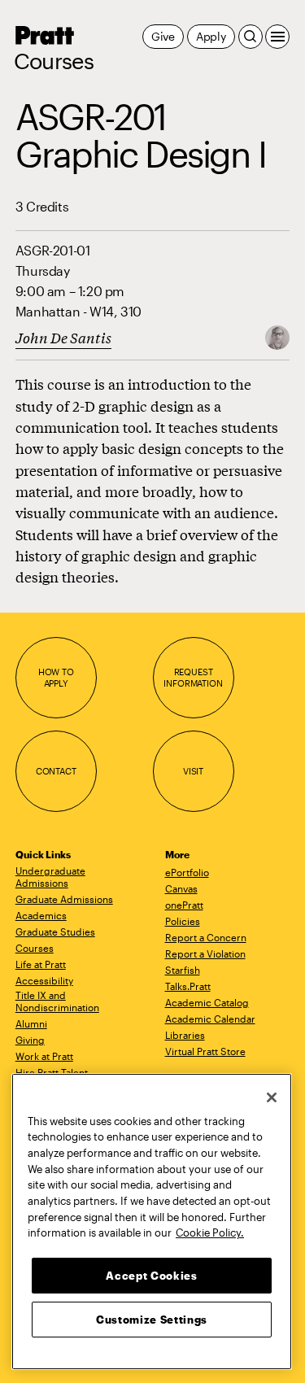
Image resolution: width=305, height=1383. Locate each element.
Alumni (31, 1023)
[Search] (250, 36)
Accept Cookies (151, 1275)
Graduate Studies (55, 931)
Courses (54, 61)
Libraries (185, 1035)
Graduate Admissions (64, 899)
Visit (193, 771)
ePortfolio (187, 872)
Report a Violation (205, 953)
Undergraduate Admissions (50, 876)
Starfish (182, 969)
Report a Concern (205, 937)
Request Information (192, 677)
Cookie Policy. (210, 1232)
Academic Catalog (207, 1002)
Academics (41, 915)
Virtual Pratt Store (205, 1051)
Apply (211, 36)
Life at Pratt (40, 964)
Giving (30, 1039)
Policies (182, 921)
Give (163, 36)
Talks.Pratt (188, 986)
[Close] (272, 1097)
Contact (56, 771)
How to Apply (56, 677)
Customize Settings (151, 1319)
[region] (151, 1221)
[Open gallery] (277, 336)
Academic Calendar (210, 1018)
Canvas (181, 888)
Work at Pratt (44, 1056)
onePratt (184, 904)
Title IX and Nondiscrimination (57, 1001)
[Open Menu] (277, 36)
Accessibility (44, 980)
